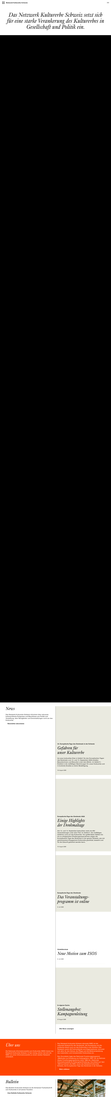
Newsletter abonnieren (16, 724)
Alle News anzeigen (66, 1029)
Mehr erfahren (64, 1069)
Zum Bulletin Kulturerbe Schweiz (20, 1093)
